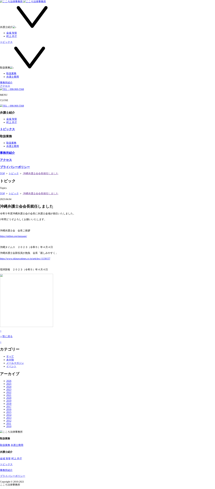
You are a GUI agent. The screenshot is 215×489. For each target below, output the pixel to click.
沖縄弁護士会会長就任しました (40, 173)
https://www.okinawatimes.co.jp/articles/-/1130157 (25, 258)
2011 (8, 423)
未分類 (10, 359)
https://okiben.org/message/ (13, 236)
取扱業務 (11, 73)
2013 (8, 417)
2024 (8, 386)
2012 (8, 420)
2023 (8, 389)
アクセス (5, 86)
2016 (8, 409)
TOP (2, 173)
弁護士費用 (12, 76)
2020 (8, 398)
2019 (8, 400)
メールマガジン (15, 363)
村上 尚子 (11, 36)
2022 (8, 392)
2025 (8, 383)
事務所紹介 (6, 82)
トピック (14, 173)
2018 (8, 403)
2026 (8, 381)
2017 (8, 406)
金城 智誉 (11, 33)
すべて (10, 356)
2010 (8, 426)
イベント (11, 366)
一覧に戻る (6, 336)
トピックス (6, 42)
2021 (8, 395)
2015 (8, 412)
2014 (8, 415)
